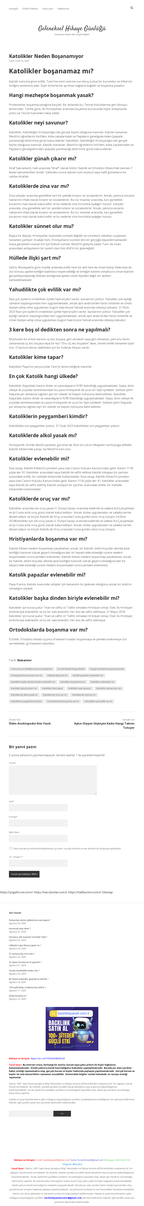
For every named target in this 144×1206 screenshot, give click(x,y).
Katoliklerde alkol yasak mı (24, 694)
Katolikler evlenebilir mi (102, 681)
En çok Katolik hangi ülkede (71, 668)
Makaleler (24, 660)
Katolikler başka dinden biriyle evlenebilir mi (33, 681)
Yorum (12, 762)
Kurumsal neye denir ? (20, 928)
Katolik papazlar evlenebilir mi (88, 675)
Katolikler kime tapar (52, 688)
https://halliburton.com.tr (84, 892)
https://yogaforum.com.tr (16, 892)
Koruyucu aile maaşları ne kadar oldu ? (28, 936)
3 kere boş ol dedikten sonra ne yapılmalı (31, 668)
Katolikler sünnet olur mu (108, 688)
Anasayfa (13, 8)
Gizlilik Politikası (30, 8)
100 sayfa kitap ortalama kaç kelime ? (27, 987)
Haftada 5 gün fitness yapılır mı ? (25, 945)
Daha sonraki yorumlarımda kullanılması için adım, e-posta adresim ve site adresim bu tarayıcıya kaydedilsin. (67, 848)
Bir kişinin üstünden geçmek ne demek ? (28, 979)
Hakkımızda (63, 8)
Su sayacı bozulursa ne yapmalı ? (25, 962)
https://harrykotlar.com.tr (50, 892)
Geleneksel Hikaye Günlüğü (72, 28)
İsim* (11, 801)
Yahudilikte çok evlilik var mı (98, 701)
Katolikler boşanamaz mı (73, 681)
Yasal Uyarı (47, 8)
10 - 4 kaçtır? (16, 856)
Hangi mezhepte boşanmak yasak (107, 668)
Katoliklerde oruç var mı (55, 694)
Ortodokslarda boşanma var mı (63, 701)
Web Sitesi (14, 832)
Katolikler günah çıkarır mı (24, 688)
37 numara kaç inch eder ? (22, 953)
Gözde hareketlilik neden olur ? (24, 970)
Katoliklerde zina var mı (84, 694)
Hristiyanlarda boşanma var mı (26, 675)
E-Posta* (13, 816)
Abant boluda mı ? (18, 995)
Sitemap (107, 892)
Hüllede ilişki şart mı (57, 675)
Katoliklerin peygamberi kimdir (26, 701)
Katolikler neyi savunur (79, 688)
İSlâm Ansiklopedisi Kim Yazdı (30, 723)
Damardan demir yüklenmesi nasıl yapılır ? (30, 920)
